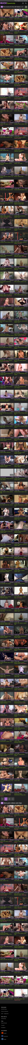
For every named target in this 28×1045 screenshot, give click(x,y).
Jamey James (7, 650)
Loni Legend (19, 597)
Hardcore (16, 151)
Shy (25, 373)
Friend (4, 111)
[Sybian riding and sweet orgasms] (21, 341)
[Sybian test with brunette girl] (7, 341)
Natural (10, 294)
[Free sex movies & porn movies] (8, 3)
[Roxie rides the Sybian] (21, 393)
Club (6, 202)
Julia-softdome (6, 768)
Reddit (5, 1033)
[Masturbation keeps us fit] (7, 735)
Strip (24, 71)
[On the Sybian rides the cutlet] (21, 275)
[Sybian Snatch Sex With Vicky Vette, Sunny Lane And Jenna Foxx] (7, 210)
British (1, 294)
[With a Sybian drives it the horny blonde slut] (7, 354)
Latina (23, 465)
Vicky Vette (5, 218)
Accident (16, 688)
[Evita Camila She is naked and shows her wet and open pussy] (21, 695)
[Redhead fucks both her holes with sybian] (7, 78)
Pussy (1, 176)
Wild (21, 163)
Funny (19, 216)
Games (1, 386)
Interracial (5, 596)
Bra (1, 163)
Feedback (3, 1027)
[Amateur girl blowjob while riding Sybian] (7, 433)
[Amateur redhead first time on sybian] (7, 328)
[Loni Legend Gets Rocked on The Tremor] (21, 590)
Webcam (23, 45)
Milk (20, 334)
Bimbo (15, 662)
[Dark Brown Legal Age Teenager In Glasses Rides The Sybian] (21, 144)
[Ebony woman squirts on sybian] (21, 433)
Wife (5, 230)
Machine (16, 202)
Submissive (24, 544)
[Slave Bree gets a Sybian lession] (7, 787)
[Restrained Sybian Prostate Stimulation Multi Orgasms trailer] (21, 551)
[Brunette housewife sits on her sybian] (21, 13)
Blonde (15, 111)
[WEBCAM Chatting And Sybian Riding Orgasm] (7, 695)
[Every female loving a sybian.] (21, 498)
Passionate (2, 401)
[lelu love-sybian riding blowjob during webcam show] (21, 262)
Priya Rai (19, 85)
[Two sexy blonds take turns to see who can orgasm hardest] (21, 709)
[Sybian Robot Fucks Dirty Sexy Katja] (21, 512)
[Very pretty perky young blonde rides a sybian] (7, 249)
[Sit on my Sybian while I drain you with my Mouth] (21, 39)
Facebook (6, 1036)
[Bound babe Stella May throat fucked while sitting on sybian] (21, 249)
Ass (19, 150)
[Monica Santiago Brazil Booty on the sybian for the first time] (7, 498)
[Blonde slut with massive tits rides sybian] (7, 577)
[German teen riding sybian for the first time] (7, 13)
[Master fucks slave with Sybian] (7, 656)
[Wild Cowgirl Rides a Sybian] (7, 564)
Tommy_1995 (23, 558)
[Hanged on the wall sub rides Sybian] (21, 183)
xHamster (12, 30)
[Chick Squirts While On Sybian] (21, 485)
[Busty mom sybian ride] (7, 315)
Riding (17, 71)
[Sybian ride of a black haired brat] (7, 157)
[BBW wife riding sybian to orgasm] (7, 223)
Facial (19, 413)
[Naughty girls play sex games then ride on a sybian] (7, 380)
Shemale (11, 478)
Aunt (15, 636)
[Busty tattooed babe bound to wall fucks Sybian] (21, 748)
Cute (17, 373)
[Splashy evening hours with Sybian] (7, 65)
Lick (15, 71)
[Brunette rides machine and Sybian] (7, 459)
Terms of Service (4, 1011)
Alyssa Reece (23, 663)
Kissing (1, 32)
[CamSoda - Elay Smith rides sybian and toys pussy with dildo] (7, 262)
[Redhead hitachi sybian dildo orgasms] (7, 538)
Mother (6, 623)
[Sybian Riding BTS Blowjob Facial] (21, 407)
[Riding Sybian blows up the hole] (21, 223)
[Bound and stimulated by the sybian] (7, 446)
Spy (22, 688)
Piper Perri (10, 33)
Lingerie (16, 544)
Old (4, 189)
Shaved (24, 518)
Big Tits (18, 307)
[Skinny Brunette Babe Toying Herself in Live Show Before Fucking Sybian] (7, 682)
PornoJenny (25, 17)
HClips (26, 30)
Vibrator (2, 164)
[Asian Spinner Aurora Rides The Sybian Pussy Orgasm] (21, 603)
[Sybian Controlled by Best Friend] (7, 104)
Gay (19, 531)
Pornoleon (11, 83)
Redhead (2, 33)
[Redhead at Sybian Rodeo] (21, 91)
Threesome (6, 217)
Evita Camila (23, 703)
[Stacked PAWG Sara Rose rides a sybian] (7, 512)
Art (18, 32)
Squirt (21, 71)
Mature (15, 623)
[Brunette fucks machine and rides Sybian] (7, 630)
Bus (1, 97)
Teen (9, 19)
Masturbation (17, 59)
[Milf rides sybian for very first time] (7, 407)
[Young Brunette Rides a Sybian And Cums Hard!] (7, 722)
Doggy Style (19, 465)
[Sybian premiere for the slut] (7, 91)
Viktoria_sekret (21, 689)
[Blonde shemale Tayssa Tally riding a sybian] (7, 472)
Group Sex (6, 386)
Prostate (20, 557)
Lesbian (5, 32)
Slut (4, 124)
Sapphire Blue (3, 98)
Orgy (9, 32)
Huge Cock (5, 294)
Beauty (1, 58)
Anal (1, 84)
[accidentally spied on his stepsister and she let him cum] (21, 682)
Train (19, 558)
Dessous (20, 229)
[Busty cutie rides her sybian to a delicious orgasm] (21, 354)
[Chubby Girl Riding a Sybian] (21, 577)
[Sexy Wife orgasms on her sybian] (21, 538)
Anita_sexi (10, 624)
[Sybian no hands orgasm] (21, 525)
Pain (6, 189)
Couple (15, 729)
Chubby (2, 229)
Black (15, 439)
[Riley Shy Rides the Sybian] (7, 603)
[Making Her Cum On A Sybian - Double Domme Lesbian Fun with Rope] (7, 590)
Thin (12, 780)
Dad (15, 465)
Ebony (19, 84)
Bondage (16, 557)
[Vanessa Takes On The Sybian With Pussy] (7, 301)
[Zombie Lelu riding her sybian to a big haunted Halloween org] (21, 630)
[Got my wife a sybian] (21, 774)
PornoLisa (11, 17)
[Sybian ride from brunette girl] (21, 288)
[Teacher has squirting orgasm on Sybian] (21, 446)
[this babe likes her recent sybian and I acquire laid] (21, 722)
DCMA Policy (4, 1009)
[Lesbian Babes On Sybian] (21, 564)
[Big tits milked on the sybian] (21, 328)
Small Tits (5, 176)
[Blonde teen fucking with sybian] (21, 104)
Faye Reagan (6, 361)
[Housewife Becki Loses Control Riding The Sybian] (21, 669)
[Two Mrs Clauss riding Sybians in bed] (7, 236)
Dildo (15, 19)
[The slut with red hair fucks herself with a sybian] (21, 131)
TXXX (26, 83)
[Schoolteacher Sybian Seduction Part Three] (21, 26)
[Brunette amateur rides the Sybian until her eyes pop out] (21, 52)
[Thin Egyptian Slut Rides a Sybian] (21, 380)
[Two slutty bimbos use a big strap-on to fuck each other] (21, 656)
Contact (2, 1025)
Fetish (1, 111)
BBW (1, 596)
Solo (20, 19)
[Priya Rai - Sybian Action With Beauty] (21, 78)
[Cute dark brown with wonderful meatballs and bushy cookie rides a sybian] (21, 367)
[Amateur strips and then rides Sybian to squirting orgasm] (21, 65)
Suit (6, 780)
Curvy (18, 242)
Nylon (23, 229)
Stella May (24, 256)
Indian (5, 58)
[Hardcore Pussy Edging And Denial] (7, 761)
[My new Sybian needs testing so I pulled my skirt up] (7, 709)
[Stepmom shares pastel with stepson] (7, 617)
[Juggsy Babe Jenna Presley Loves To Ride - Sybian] (7, 144)
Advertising (3, 1018)
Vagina (15, 427)
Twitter (5, 1039)
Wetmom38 (20, 72)
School (21, 32)
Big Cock (19, 255)
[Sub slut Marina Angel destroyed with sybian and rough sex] (7, 118)
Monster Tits (23, 334)
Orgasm (20, 97)
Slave (24, 557)
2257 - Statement (4, 1013)
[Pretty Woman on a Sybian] (7, 275)
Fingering (16, 518)
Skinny (4, 688)
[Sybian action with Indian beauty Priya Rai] (7, 52)
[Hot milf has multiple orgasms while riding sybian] (7, 551)
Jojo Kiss (2, 34)
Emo (15, 596)
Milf (18, 19)
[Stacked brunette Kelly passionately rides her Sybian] (7, 393)
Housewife (16, 675)
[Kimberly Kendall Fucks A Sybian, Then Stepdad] (21, 459)
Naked (19, 478)
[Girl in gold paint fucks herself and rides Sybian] (7, 183)
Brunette (20, 58)
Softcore (20, 701)
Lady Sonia (9, 295)
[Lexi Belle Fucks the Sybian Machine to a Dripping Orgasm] (21, 196)
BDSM (19, 189)
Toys (26, 19)
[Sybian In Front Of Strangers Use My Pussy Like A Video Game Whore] (7, 170)
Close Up (2, 623)
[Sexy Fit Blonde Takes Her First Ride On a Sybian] (21, 315)
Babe (1, 150)
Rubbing (6, 767)
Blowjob (16, 268)
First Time (6, 334)
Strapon (19, 662)
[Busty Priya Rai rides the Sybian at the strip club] (7, 196)
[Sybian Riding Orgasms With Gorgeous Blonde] (7, 748)
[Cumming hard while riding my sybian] (7, 420)
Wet (19, 703)
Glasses (22, 150)
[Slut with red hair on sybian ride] (7, 131)
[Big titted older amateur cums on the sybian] (21, 617)
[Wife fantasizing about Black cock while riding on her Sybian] (7, 485)
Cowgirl (16, 452)
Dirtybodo (23, 335)
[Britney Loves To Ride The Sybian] (21, 420)
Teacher (16, 33)
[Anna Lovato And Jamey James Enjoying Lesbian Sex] (7, 643)
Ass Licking (2, 780)
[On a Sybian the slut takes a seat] (7, 39)
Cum (5, 728)
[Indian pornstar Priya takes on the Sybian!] (21, 643)
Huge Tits (16, 334)
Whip (19, 663)
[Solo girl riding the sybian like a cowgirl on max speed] (21, 787)
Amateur (2, 19)
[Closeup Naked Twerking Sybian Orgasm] (21, 472)
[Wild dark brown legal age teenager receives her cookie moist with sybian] (21, 157)
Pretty (1, 256)
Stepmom (2, 624)
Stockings (16, 742)
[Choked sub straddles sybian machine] (7, 669)
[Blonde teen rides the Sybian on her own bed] (21, 170)
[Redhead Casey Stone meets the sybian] (21, 210)
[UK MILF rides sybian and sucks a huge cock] (7, 288)
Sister (9, 623)
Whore (1, 177)
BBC (1, 491)
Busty (3, 202)
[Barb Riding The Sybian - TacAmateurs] (21, 735)
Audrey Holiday (17, 98)
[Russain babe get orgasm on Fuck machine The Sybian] (21, 301)
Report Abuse (4, 1023)
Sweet (25, 347)
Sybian (5, 19)
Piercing (16, 701)
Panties (20, 518)
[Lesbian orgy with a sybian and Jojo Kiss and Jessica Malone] (7, 26)
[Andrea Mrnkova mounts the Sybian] (21, 118)
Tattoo (15, 676)
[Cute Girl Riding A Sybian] (21, 761)
